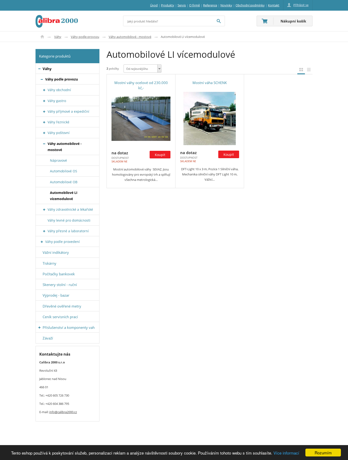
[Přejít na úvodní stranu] (57, 17)
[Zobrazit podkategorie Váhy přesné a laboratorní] (44, 231)
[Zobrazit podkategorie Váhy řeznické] (44, 122)
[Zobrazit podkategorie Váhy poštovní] (44, 133)
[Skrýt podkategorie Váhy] (39, 69)
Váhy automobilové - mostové (130, 37)
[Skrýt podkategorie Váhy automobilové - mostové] (44, 144)
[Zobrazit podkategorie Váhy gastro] (44, 101)
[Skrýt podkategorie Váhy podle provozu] (42, 79)
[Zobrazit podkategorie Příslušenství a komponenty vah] (39, 327)
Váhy (57, 37)
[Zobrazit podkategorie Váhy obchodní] (44, 90)
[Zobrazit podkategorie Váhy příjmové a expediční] (44, 112)
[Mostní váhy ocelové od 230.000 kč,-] (141, 119)
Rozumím (323, 453)
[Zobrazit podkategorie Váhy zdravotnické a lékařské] (44, 210)
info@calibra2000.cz (63, 412)
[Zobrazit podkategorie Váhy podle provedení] (42, 242)
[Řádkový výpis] (308, 69)
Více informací (286, 453)
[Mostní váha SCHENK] (209, 118)
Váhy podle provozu (85, 37)
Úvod (42, 37)
